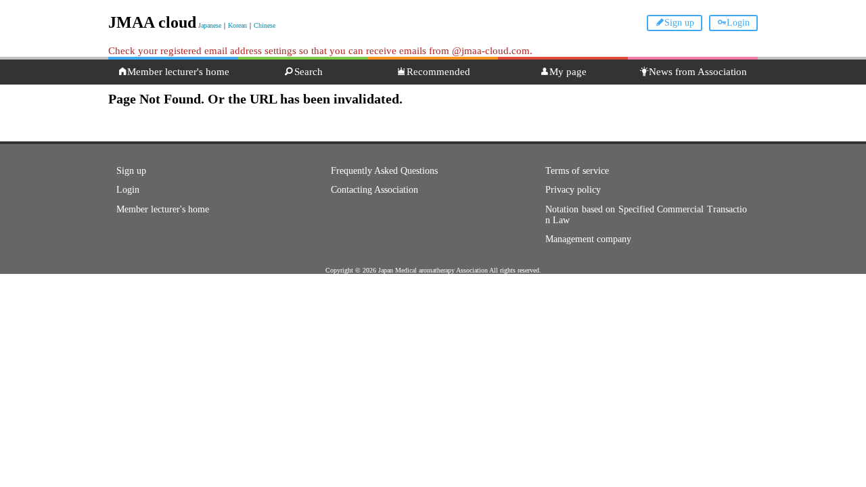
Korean (237, 25)
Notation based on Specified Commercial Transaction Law (646, 214)
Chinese (264, 25)
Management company (588, 239)
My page (568, 71)
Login (738, 23)
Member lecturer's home (178, 71)
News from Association (698, 71)
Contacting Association (374, 190)
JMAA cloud (152, 22)
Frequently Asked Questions (384, 171)
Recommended (438, 71)
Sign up (679, 23)
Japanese (209, 25)
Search (308, 71)
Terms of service (577, 171)
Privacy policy (573, 190)
